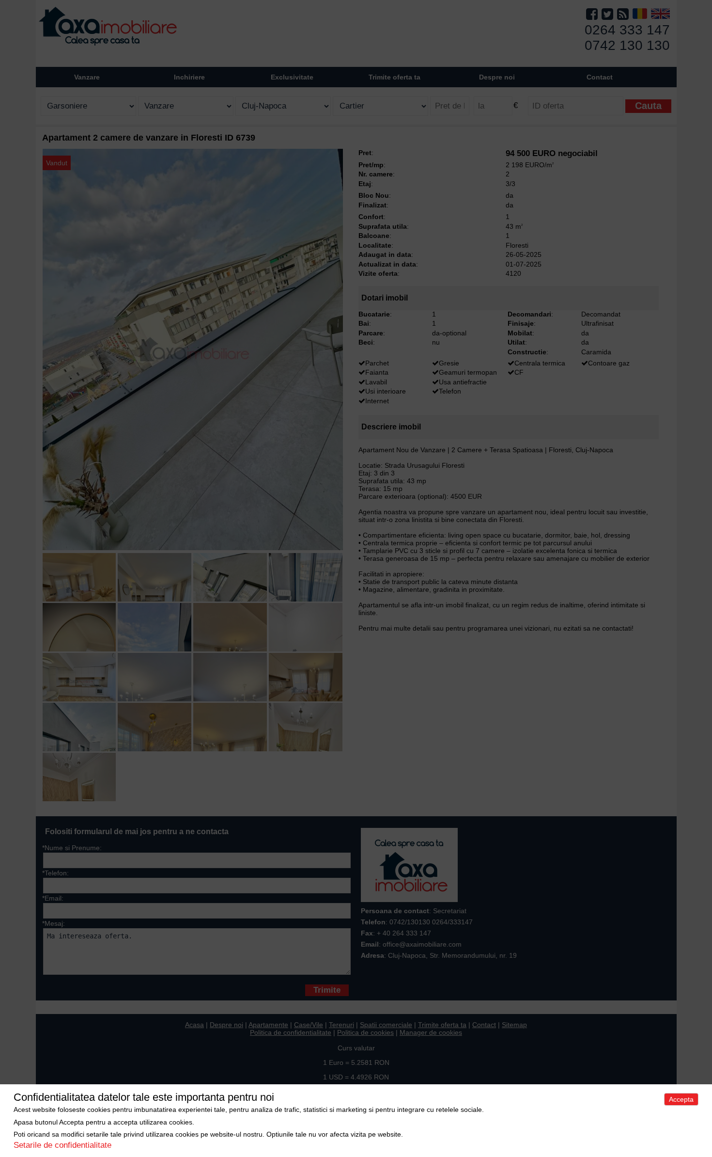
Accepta (681, 1099)
